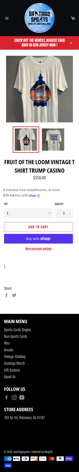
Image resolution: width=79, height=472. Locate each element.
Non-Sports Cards (15, 336)
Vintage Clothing (15, 357)
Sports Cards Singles (17, 330)
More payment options (38, 249)
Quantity (59, 204)
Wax (7, 343)
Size (6, 203)
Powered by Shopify (42, 452)
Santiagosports (22, 452)
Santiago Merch (14, 363)
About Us (10, 377)
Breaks (8, 350)
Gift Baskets (12, 370)
